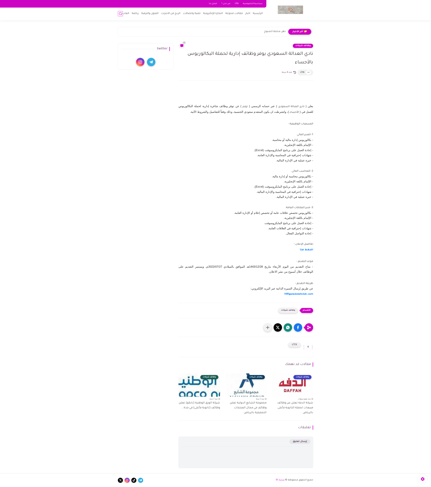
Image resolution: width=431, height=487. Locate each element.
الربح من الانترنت (170, 13)
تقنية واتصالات (192, 13)
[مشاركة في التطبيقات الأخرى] (267, 327)
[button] (298, 327)
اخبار (247, 13)
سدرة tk (280, 480)
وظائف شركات (303, 46)
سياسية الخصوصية (252, 4)
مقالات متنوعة (234, 13)
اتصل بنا (213, 4)
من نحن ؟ (225, 4)
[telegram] (151, 62)
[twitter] (120, 480)
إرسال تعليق (300, 441)
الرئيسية (258, 13)
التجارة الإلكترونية (213, 13)
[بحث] (120, 13)
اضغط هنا (306, 249)
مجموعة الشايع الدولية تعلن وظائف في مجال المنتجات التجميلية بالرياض (248, 407)
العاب (125, 13)
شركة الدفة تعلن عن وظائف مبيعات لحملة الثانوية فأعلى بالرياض (295, 407)
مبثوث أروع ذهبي (276, 31)
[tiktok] (133, 480)
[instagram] (140, 62)
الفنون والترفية (149, 13)
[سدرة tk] (290, 10)
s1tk (237, 4)
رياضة (135, 13)
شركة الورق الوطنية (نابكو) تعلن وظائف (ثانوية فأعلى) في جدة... (199, 405)
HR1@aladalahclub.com (298, 294)
